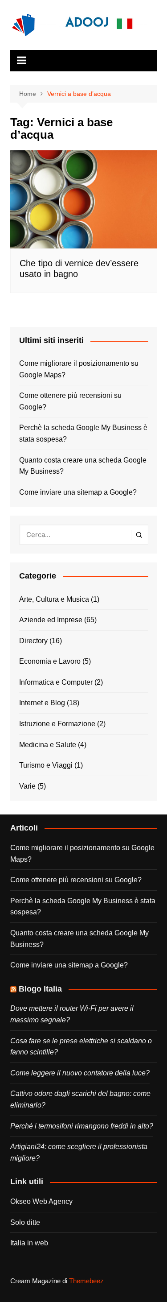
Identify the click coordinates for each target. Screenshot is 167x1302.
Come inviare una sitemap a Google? (78, 492)
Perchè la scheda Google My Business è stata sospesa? (83, 433)
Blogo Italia (40, 988)
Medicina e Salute (47, 744)
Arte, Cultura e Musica (54, 599)
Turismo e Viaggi (46, 765)
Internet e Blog (42, 703)
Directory (33, 641)
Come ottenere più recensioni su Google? (70, 401)
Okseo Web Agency (41, 1201)
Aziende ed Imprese (50, 620)
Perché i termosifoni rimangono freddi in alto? (81, 1126)
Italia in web (29, 1243)
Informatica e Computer (56, 682)
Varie (27, 786)
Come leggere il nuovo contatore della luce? (80, 1073)
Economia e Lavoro (50, 661)
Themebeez (86, 1281)
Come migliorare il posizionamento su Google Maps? (78, 369)
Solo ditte (25, 1222)
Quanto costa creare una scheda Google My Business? (83, 465)
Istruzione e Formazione (57, 723)
